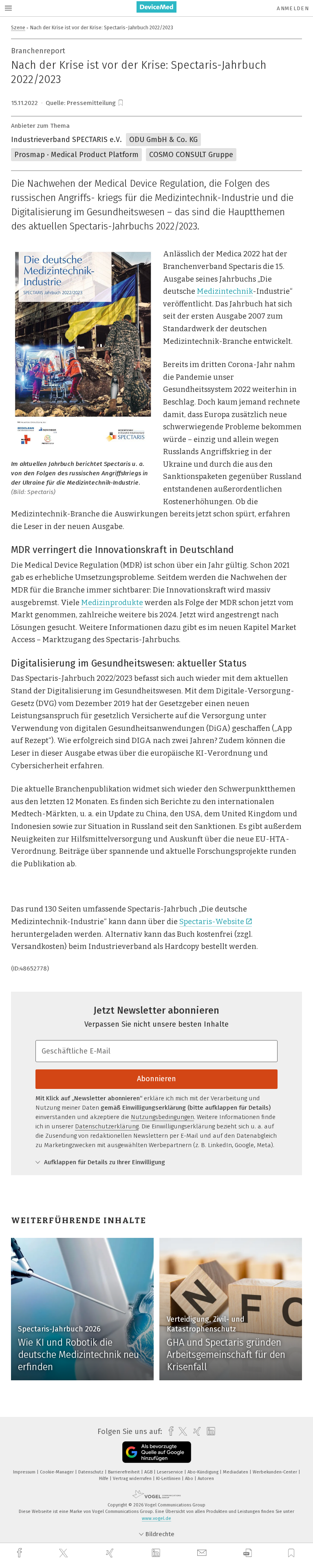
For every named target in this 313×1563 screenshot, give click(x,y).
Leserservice (170, 1472)
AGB (149, 1472)
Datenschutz (91, 1472)
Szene (18, 27)
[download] (247, 1553)
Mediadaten (236, 1472)
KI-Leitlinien (169, 1478)
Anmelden (293, 8)
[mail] (203, 1553)
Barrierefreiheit (124, 1472)
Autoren (206, 1478)
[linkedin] (157, 1553)
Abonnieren (156, 1078)
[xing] (111, 1553)
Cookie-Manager (57, 1472)
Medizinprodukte (112, 602)
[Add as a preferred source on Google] (156, 1452)
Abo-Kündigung (203, 1472)
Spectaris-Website (211, 921)
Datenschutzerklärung (107, 1126)
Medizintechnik (225, 291)
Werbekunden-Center (275, 1472)
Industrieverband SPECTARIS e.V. (66, 139)
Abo (189, 1478)
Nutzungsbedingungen (162, 1117)
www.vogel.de (156, 1518)
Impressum (25, 1472)
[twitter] (64, 1553)
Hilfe (104, 1478)
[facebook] (20, 1553)
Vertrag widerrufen (133, 1478)
